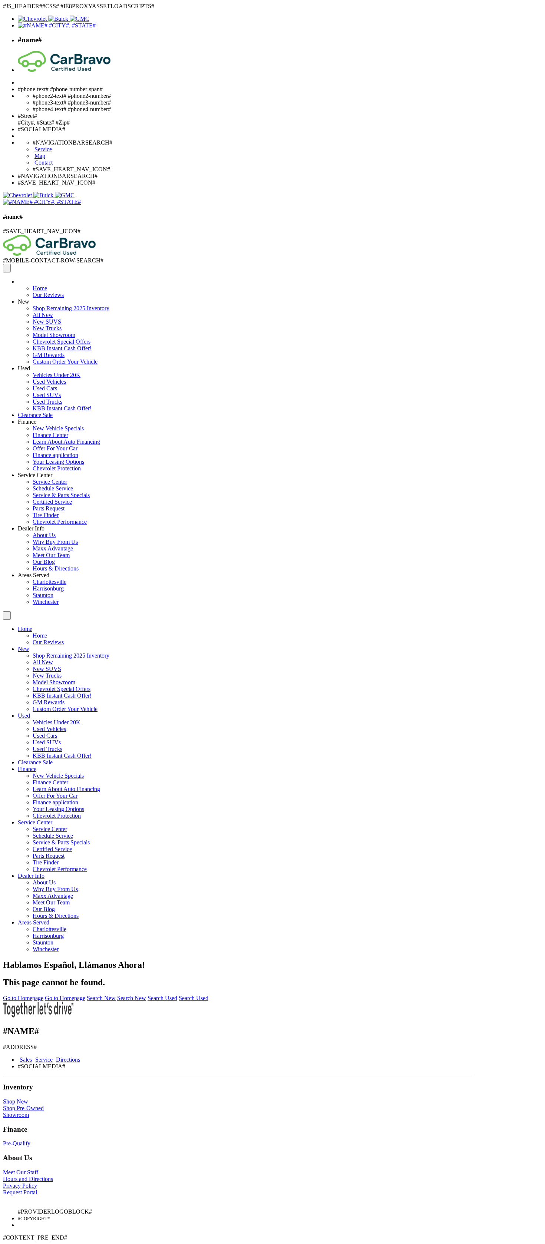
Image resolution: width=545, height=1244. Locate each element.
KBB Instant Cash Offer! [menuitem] (62, 348)
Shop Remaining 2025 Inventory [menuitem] (71, 308)
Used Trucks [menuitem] (47, 401)
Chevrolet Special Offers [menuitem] (61, 341)
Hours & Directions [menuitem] (56, 568)
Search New (101, 998)
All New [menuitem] (43, 315)
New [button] (23, 301)
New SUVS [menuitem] (47, 321)
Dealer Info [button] (31, 528)
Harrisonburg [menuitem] (48, 588)
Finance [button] (27, 421)
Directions (68, 1059)
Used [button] (24, 368)
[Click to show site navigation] (7, 268)
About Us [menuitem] (44, 535)
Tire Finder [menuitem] (46, 515)
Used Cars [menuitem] (45, 388)
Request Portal (20, 1192)
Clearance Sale (35, 415)
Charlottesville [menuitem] (49, 582)
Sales (26, 1059)
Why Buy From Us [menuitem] (55, 542)
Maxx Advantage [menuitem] (53, 548)
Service (44, 1059)
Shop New (15, 1101)
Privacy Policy (20, 1185)
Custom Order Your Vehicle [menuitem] (65, 361)
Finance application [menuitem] (55, 455)
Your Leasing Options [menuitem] (58, 462)
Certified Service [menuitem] (52, 502)
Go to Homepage (23, 998)
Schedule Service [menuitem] (53, 488)
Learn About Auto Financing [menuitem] (66, 442)
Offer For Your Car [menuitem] (55, 448)
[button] (19, 281)
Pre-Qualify (16, 1143)
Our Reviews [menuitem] (48, 295)
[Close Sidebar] (7, 615)
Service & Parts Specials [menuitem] (61, 495)
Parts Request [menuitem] (49, 508)
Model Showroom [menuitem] (54, 335)
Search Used (162, 998)
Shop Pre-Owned (23, 1108)
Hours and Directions (28, 1179)
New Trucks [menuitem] (47, 328)
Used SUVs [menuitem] (47, 395)
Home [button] (25, 629)
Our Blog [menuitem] (44, 562)
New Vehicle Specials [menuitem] (58, 428)
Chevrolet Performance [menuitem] (60, 522)
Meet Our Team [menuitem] (51, 555)
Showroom (16, 1115)
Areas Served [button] (33, 575)
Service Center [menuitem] (50, 482)
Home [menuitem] (40, 288)
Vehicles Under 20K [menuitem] (56, 375)
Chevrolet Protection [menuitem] (57, 468)
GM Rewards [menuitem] (49, 355)
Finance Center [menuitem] (50, 435)
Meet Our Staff (20, 1172)
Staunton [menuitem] (43, 595)
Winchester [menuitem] (46, 602)
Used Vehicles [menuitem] (49, 381)
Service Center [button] (35, 475)
